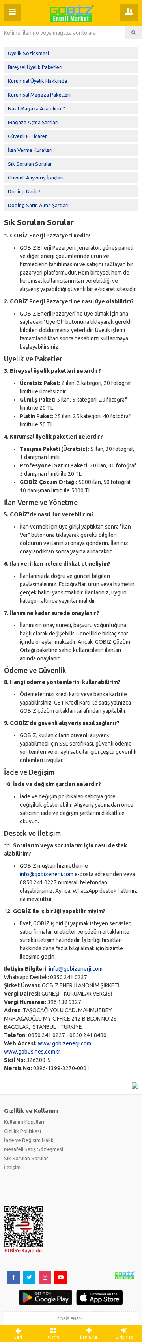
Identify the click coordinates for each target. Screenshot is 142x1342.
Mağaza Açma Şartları (33, 122)
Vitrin (53, 1337)
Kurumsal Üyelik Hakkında (37, 81)
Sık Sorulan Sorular (30, 163)
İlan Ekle (88, 1337)
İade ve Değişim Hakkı (29, 1140)
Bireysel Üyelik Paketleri (35, 67)
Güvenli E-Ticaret (27, 136)
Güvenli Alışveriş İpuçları (36, 177)
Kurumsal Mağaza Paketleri (39, 94)
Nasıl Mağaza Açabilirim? (36, 108)
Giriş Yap (124, 1337)
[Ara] (133, 32)
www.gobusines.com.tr (32, 1052)
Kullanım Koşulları (24, 1122)
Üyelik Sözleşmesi (28, 53)
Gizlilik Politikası (22, 1131)
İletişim (12, 1167)
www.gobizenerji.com (64, 1043)
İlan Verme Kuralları (30, 150)
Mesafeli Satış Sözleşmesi (33, 1149)
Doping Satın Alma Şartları (38, 205)
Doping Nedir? (24, 191)
